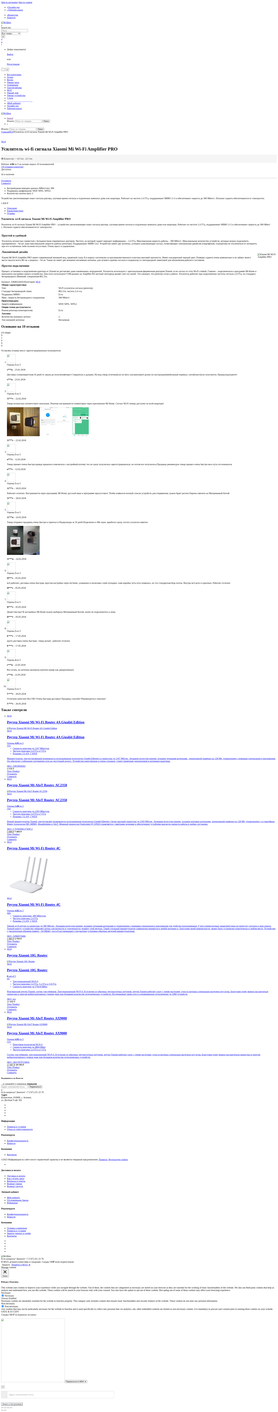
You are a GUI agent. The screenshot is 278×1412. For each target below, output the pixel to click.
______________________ (19, 100)
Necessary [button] (6, 1293)
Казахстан (13, 15)
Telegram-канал (15, 10)
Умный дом (12, 93)
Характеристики (15, 211)
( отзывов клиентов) (12, 167)
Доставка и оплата (16, 1176)
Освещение (12, 85)
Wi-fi (9, 90)
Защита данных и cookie (19, 1233)
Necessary (9, 1295)
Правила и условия (16, 1126)
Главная (5, 132)
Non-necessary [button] (8, 1303)
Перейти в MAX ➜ (20, 1265)
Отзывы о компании (17, 1228)
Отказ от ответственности (20, 1129)
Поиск (46, 121)
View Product (13, 771)
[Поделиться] (5, 1407)
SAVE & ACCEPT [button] (10, 1311)
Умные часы (13, 82)
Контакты (12, 1154)
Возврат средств (15, 1186)
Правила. (103, 1159)
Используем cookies (118, 1159)
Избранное (12, 1203)
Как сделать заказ (15, 1178)
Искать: (10, 121)
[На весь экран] (8, 1407)
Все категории (14, 74)
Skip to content (25, 2)
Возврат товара (14, 1183)
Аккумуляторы (14, 87)
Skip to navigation (9, 2)
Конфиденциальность (17, 1140)
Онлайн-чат (14, 7)
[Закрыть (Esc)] (2, 1407)
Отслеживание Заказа (17, 1200)
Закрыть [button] (6, 1265)
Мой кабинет (14, 103)
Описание (12, 208)
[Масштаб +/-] (11, 1407)
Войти (10, 54)
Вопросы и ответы (16, 1181)
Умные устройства (16, 95)
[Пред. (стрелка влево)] (2, 1410)
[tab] (142, 208)
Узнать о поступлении (11, 1404)
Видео (10, 80)
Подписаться (35, 1087)
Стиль (10, 98)
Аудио (10, 77)
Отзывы (11, 213)
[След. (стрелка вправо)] (5, 1410)
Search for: (6, 27)
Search (10, 118)
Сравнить (6, 183)
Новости (11, 17)
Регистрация (13, 64)
